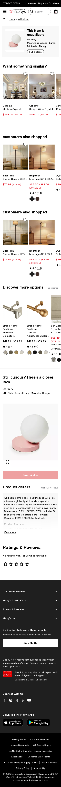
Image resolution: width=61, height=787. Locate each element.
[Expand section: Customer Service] (30, 591)
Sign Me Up (30, 642)
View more (10, 532)
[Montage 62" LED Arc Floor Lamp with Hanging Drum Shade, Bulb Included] (42, 157)
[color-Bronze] (37, 199)
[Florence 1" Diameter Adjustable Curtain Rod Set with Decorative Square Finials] (14, 308)
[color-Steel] (54, 360)
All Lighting (23, 19)
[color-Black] (35, 352)
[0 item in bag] (56, 11)
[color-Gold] (16, 352)
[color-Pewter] (5, 352)
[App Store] (13, 722)
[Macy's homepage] (4, 19)
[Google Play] (38, 722)
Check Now (41, 680)
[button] (30, 432)
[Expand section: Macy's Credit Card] (30, 600)
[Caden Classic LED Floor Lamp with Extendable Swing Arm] (15, 157)
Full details (35, 51)
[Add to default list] (25, 74)
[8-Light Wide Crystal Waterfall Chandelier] (42, 86)
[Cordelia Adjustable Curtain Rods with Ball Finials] (38, 308)
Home (12, 19)
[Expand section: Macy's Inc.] (30, 618)
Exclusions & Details (24, 680)
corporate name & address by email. (30, 780)
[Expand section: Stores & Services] (30, 609)
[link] (15, 110)
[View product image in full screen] (7, 462)
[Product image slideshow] (30, 432)
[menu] (5, 11)
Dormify (31, 39)
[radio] (32, 199)
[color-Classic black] (32, 199)
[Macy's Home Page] (17, 11)
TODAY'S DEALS (11, 3)
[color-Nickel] (22, 352)
